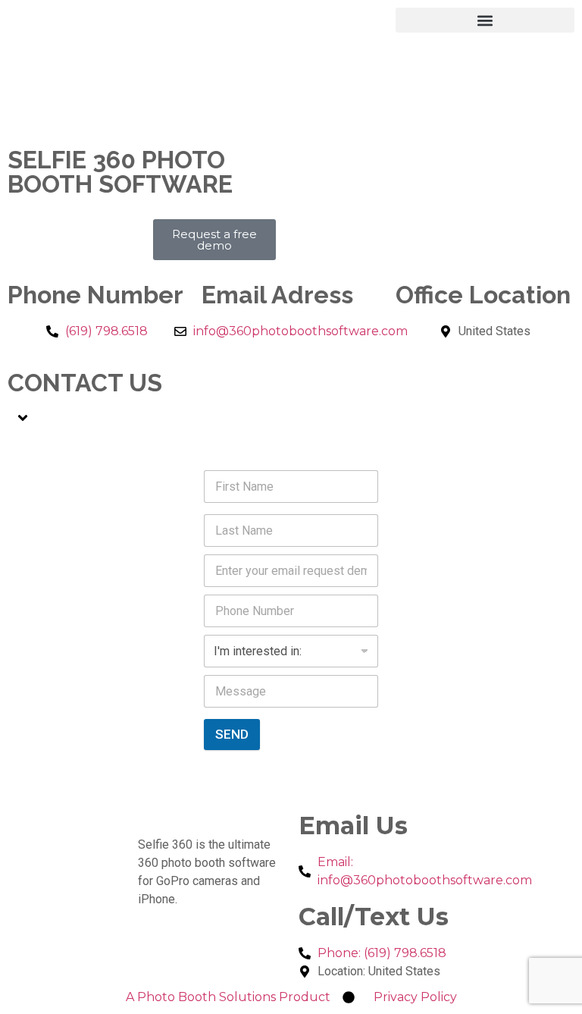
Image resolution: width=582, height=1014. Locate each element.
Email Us (353, 825)
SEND (232, 734)
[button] (485, 20)
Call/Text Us (374, 916)
